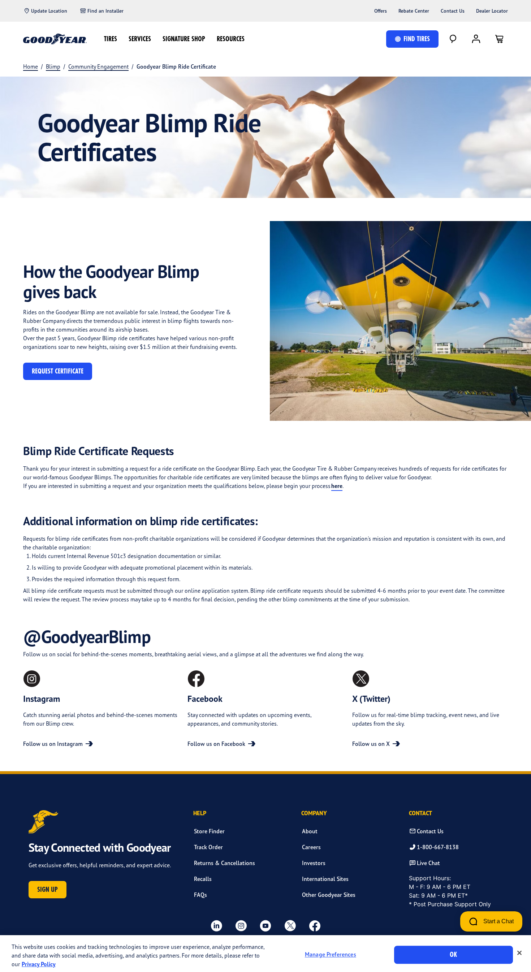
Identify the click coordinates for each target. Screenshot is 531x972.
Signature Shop (184, 39)
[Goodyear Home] (55, 39)
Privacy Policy (39, 964)
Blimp (53, 66)
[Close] (519, 953)
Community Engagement (98, 66)
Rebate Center (413, 11)
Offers (380, 11)
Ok (453, 954)
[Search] (453, 39)
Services (140, 39)
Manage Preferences (330, 954)
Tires (110, 39)
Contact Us (453, 11)
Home (30, 66)
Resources (231, 39)
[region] (265, 953)
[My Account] (476, 39)
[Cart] (499, 39)
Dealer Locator (492, 11)
